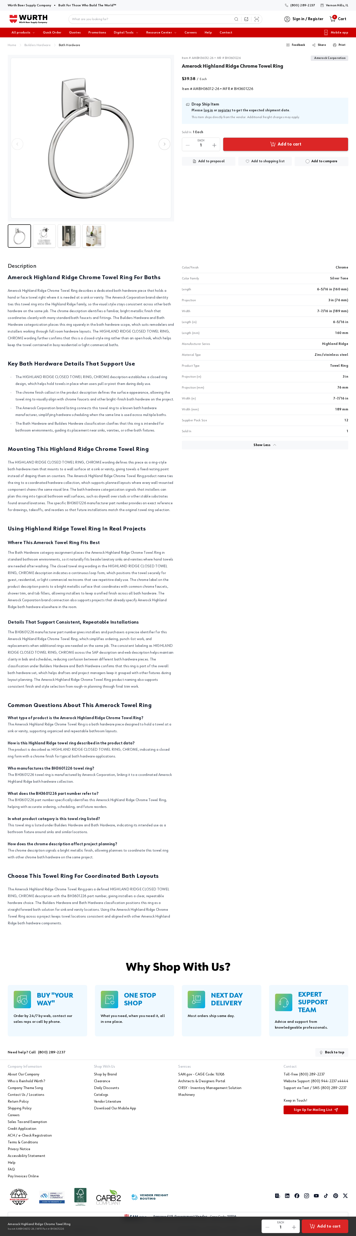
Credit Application (22, 1129)
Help (208, 32)
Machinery (186, 1095)
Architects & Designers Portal (201, 1081)
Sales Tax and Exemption (27, 1122)
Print (342, 45)
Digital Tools (124, 32)
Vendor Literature (107, 1102)
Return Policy (18, 1102)
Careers (191, 32)
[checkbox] (308, 161)
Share (322, 45)
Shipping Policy (20, 1108)
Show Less (262, 445)
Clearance (102, 1081)
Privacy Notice (19, 1149)
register (224, 110)
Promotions (97, 32)
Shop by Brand (105, 1074)
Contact (226, 32)
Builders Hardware (37, 45)
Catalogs (101, 1095)
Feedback (298, 45)
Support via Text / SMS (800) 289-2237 (315, 1088)
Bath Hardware (69, 45)
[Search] (236, 19)
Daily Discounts (106, 1088)
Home (12, 45)
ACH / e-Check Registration (30, 1136)
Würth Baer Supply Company (29, 5)
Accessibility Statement (26, 1156)
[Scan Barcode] (256, 19)
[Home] (28, 19)
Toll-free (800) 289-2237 (304, 1074)
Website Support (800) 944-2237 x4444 (316, 1081)
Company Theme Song (25, 1088)
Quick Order (52, 32)
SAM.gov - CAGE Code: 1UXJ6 (201, 1074)
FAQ (11, 1169)
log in (208, 110)
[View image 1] (91, 138)
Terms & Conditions (23, 1142)
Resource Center (159, 32)
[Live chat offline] (344, 1204)
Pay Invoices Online (23, 1176)
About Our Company (23, 1074)
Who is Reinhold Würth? (26, 1081)
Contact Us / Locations (26, 1095)
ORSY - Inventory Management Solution (210, 1088)
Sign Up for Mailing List (313, 1110)
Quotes (75, 32)
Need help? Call (36, 1052)
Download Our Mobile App (115, 1108)
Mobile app (339, 32)
